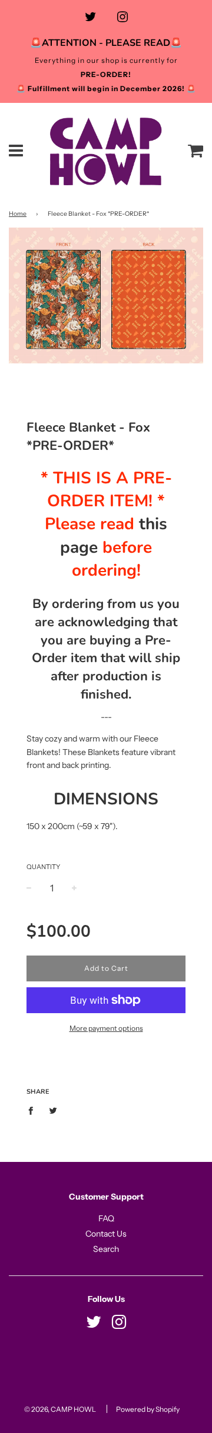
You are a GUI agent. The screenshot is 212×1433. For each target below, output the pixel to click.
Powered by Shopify (148, 1409)
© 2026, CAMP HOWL (60, 1409)
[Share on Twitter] (53, 1110)
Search (106, 1249)
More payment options (106, 1028)
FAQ (106, 1218)
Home (17, 214)
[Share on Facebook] (33, 1110)
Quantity (43, 867)
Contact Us (106, 1233)
